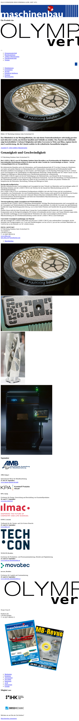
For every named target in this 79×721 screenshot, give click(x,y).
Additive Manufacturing (12, 56)
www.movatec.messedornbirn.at (10, 579)
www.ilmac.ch (5, 527)
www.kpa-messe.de (7, 501)
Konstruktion (9, 70)
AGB (6, 683)
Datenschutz (8, 684)
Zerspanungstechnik (11, 53)
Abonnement (9, 678)
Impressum (8, 681)
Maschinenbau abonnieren (9, 718)
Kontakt (7, 686)
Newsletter (8, 679)
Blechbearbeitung (10, 55)
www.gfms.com (6, 236)
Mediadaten (8, 674)
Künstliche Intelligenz (11, 73)
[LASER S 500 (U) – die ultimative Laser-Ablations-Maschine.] (26, 454)
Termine (7, 60)
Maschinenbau (9, 241)
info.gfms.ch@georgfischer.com (10, 238)
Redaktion (8, 676)
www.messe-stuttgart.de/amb (9, 482)
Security (7, 71)
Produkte (7, 75)
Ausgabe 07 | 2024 (7, 148)
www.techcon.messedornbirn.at (10, 560)
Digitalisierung (9, 68)
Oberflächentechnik (11, 58)
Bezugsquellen (9, 76)
